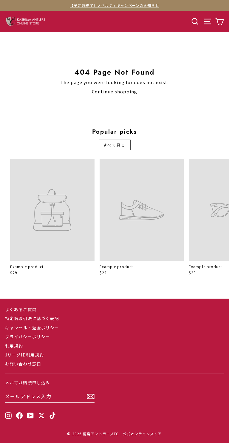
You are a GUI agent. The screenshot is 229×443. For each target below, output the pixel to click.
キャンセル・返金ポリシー (32, 328)
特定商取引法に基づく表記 (32, 318)
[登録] (91, 396)
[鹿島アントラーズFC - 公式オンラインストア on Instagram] (8, 415)
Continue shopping (114, 92)
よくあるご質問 (21, 309)
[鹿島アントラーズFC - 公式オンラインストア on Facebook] (19, 415)
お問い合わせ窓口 (23, 364)
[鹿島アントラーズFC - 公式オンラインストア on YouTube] (30, 415)
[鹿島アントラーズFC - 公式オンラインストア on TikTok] (52, 415)
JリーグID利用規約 (24, 355)
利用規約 (14, 346)
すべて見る (114, 144)
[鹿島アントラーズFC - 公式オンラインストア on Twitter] (41, 415)
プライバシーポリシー (27, 336)
